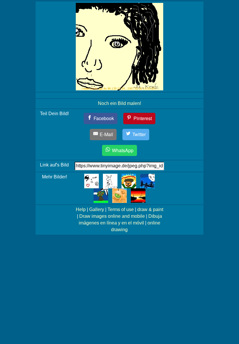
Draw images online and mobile (112, 216)
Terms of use (121, 209)
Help (81, 209)
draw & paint (150, 209)
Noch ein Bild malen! (119, 103)
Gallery (96, 209)
